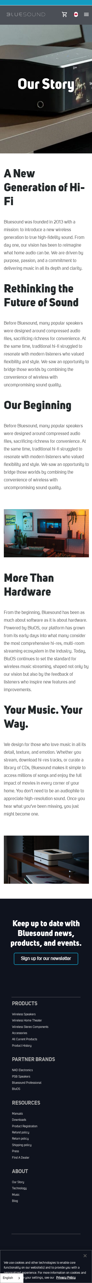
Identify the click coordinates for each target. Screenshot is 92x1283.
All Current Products (24, 1039)
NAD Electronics (22, 1070)
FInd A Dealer (20, 1157)
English (8, 1278)
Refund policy (20, 1132)
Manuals (17, 1113)
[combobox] (12, 1278)
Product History (21, 1045)
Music (16, 1195)
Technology (19, 1188)
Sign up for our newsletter (46, 958)
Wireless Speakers (24, 1014)
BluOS (16, 1089)
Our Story (18, 1182)
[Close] (85, 1255)
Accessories (19, 1033)
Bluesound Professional (26, 1083)
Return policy (20, 1138)
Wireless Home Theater (27, 1020)
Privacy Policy (66, 1277)
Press (15, 1151)
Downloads (19, 1120)
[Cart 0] (64, 13)
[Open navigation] (86, 14)
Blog (15, 1201)
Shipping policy (21, 1145)
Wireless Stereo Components (30, 1027)
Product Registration (24, 1126)
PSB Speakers (21, 1076)
